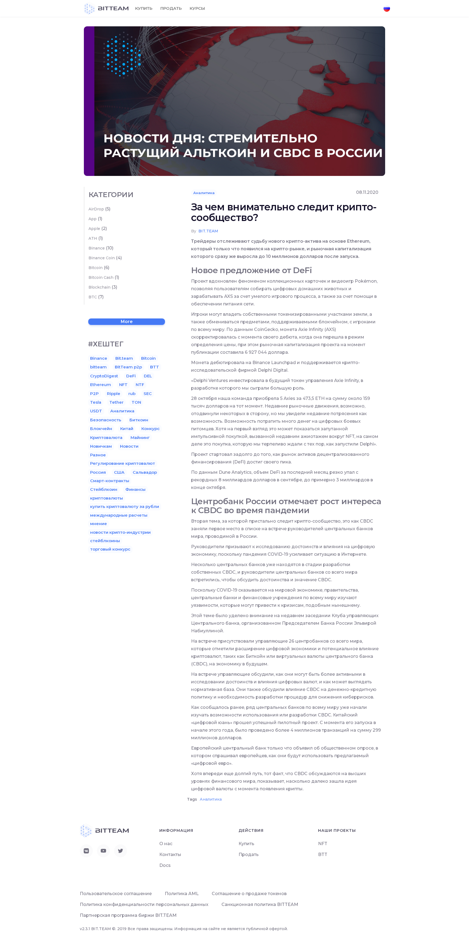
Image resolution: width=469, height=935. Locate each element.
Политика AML (182, 893)
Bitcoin (95, 267)
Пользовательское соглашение (116, 893)
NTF (140, 384)
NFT (123, 384)
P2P (94, 393)
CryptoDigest (104, 375)
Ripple (113, 393)
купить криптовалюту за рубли (124, 506)
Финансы (135, 489)
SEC (148, 393)
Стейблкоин (103, 489)
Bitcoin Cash (100, 277)
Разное (98, 454)
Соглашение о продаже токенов (249, 893)
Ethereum (100, 384)
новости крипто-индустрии (120, 532)
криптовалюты (106, 498)
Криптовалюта (106, 437)
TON (136, 402)
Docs (165, 865)
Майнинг (140, 437)
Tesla (95, 402)
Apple (94, 228)
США (119, 472)
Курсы (197, 8)
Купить (143, 8)
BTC (92, 297)
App (92, 218)
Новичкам (101, 446)
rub (131, 393)
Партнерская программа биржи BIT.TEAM (128, 915)
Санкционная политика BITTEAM (259, 904)
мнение (98, 523)
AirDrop (96, 209)
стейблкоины (105, 540)
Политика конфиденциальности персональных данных (144, 904)
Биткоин (138, 419)
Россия (98, 472)
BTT (154, 366)
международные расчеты (118, 515)
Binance (96, 248)
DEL (148, 375)
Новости (129, 446)
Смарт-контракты (109, 480)
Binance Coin (101, 257)
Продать (171, 8)
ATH (92, 238)
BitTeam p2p (128, 366)
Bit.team (124, 358)
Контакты (170, 854)
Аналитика (204, 193)
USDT (96, 410)
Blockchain (99, 287)
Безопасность (105, 419)
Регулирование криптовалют (122, 463)
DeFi (131, 375)
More (127, 321)
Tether (116, 402)
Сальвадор (145, 472)
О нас (165, 843)
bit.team (208, 231)
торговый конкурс (110, 549)
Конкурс (150, 428)
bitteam (98, 366)
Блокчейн (101, 428)
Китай (126, 428)
